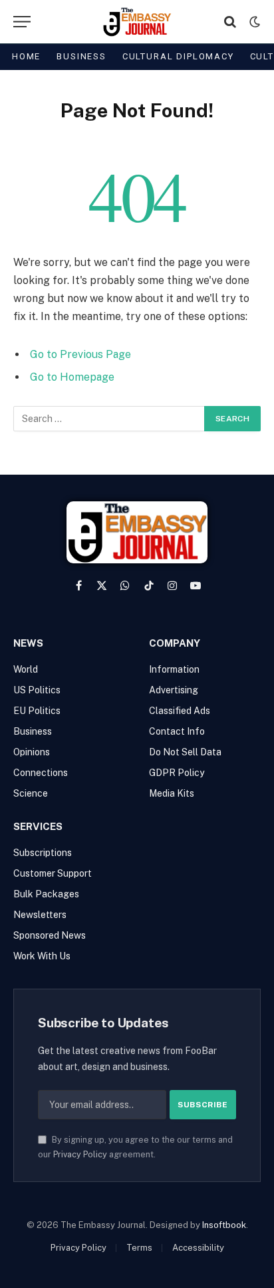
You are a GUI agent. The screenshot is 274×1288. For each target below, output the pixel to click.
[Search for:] (109, 418)
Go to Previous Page (80, 354)
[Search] (230, 22)
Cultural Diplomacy (178, 56)
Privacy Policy (80, 1154)
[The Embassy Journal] (136, 21)
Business (81, 56)
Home (26, 56)
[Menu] (22, 22)
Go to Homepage (72, 377)
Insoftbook (224, 1225)
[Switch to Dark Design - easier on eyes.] (253, 22)
